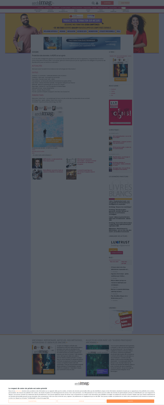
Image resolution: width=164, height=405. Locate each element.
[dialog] (82, 392)
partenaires (18, 391)
